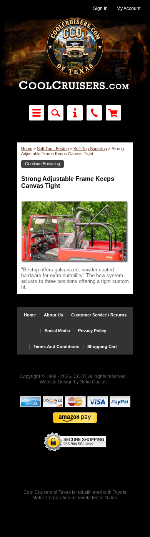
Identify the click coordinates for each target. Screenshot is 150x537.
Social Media (57, 331)
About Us (53, 315)
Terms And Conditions (56, 347)
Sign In (100, 8)
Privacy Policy (92, 331)
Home (26, 148)
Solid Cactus (93, 382)
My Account (128, 8)
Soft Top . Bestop (53, 148)
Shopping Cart (102, 347)
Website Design (56, 382)
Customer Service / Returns (99, 315)
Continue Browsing (42, 163)
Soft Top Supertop (90, 148)
